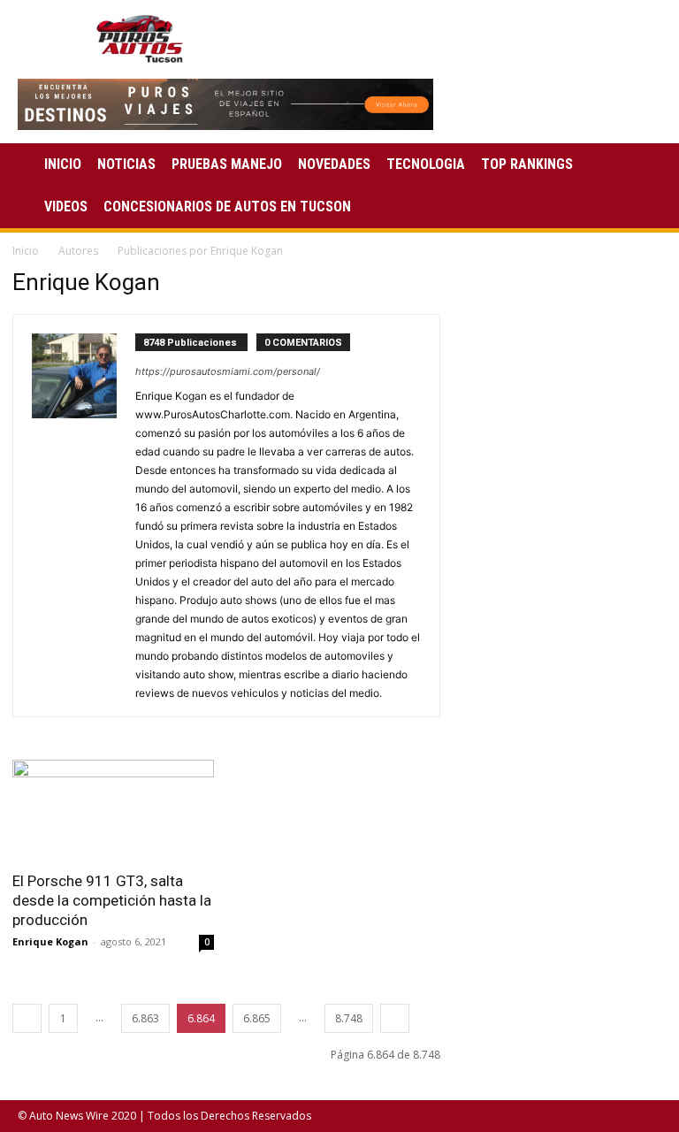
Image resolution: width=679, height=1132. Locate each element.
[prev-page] (27, 1018)
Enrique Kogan (50, 941)
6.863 (145, 1018)
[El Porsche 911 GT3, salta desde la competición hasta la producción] (113, 810)
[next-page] (394, 1018)
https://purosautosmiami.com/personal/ (227, 371)
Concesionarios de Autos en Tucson (227, 206)
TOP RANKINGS (527, 164)
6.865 (257, 1018)
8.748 (348, 1018)
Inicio (25, 250)
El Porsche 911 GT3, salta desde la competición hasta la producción (111, 900)
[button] (640, 165)
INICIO (62, 164)
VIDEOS (66, 206)
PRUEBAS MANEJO (227, 164)
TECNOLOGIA (425, 164)
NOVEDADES (334, 164)
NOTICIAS (126, 164)
